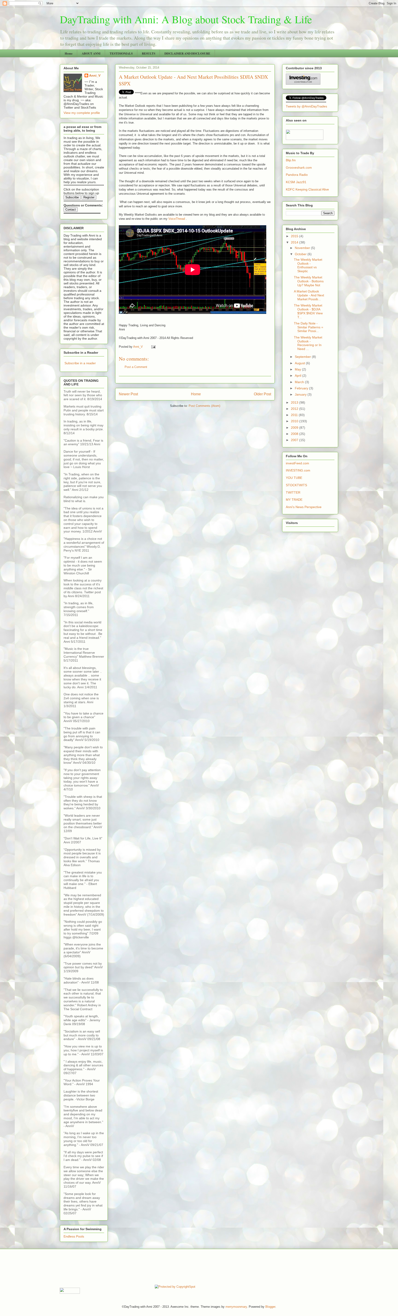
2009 (295, 427)
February (302, 388)
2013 (295, 402)
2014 (295, 242)
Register (88, 197)
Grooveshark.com (299, 167)
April (298, 375)
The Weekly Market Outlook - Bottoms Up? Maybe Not (309, 281)
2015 (295, 236)
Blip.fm (291, 160)
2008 (295, 434)
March (300, 382)
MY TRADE (294, 499)
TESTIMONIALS (121, 53)
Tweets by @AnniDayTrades (306, 106)
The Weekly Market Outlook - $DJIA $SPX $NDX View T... (308, 311)
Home (69, 53)
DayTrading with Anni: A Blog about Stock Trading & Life (186, 19)
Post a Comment (136, 367)
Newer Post (128, 394)
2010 (295, 421)
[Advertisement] (143, 1266)
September (303, 357)
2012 (295, 409)
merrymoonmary (236, 1306)
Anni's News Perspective (304, 507)
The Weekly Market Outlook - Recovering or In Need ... (308, 343)
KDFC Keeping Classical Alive (307, 189)
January (301, 394)
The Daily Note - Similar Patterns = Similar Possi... (308, 327)
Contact (70, 209)
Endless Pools (74, 1236)
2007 (295, 440)
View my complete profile (82, 113)
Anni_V (94, 75)
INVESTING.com (298, 470)
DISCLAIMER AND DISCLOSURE (187, 53)
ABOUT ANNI (91, 53)
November (303, 248)
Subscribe (72, 197)
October (301, 254)
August (300, 363)
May (298, 369)
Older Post (262, 394)
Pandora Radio (297, 174)
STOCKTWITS (296, 485)
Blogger (270, 1306)
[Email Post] (153, 346)
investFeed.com (297, 463)
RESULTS (148, 53)
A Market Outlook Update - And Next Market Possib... (309, 295)
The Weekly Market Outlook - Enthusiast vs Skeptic (308, 265)
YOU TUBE (294, 478)
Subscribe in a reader (80, 363)
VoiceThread (176, 218)
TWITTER (293, 492)
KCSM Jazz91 (296, 182)
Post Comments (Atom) (204, 406)
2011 (295, 415)
